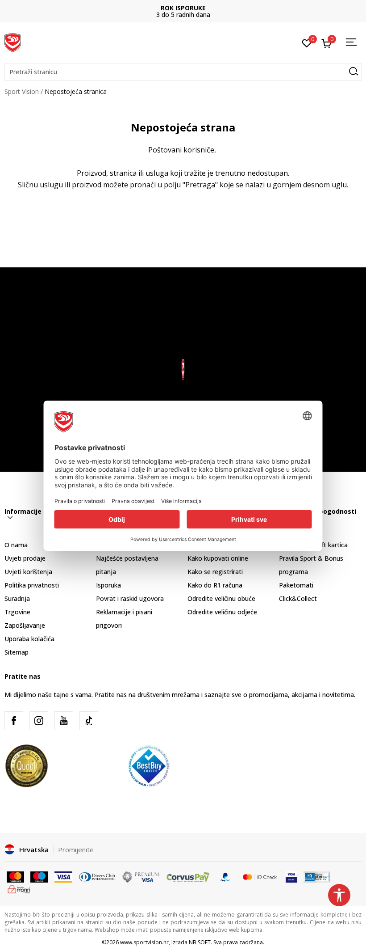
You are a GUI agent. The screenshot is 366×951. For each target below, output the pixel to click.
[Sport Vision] (12, 41)
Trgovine (17, 612)
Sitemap (16, 652)
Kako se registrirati (215, 571)
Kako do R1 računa (214, 585)
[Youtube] (64, 721)
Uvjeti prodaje (25, 558)
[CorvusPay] (188, 876)
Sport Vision (21, 91)
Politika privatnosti (31, 585)
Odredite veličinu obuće (221, 598)
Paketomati (296, 585)
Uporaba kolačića (29, 638)
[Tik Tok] (89, 721)
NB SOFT (200, 942)
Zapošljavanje (24, 625)
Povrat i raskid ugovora (130, 598)
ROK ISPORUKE (183, 7)
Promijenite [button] (76, 849)
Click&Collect (298, 598)
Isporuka (108, 585)
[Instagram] (39, 721)
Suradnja (17, 598)
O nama (16, 545)
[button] (183, 72)
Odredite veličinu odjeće (222, 612)
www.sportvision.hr (144, 942)
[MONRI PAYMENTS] (19, 888)
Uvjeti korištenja (28, 571)
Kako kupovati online (217, 558)
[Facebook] (14, 721)
